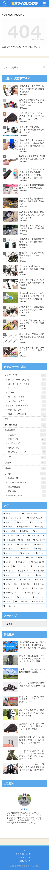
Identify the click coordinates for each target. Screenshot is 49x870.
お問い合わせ (24, 861)
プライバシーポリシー (24, 854)
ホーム (24, 850)
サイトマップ (24, 857)
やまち (24, 809)
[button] (44, 67)
